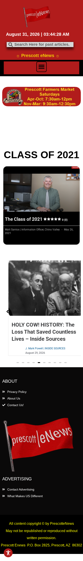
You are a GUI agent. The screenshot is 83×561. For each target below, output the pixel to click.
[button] (41, 66)
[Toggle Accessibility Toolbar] (8, 553)
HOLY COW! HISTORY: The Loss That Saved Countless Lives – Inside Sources (40, 332)
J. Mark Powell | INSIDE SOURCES (42, 348)
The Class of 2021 (36, 219)
